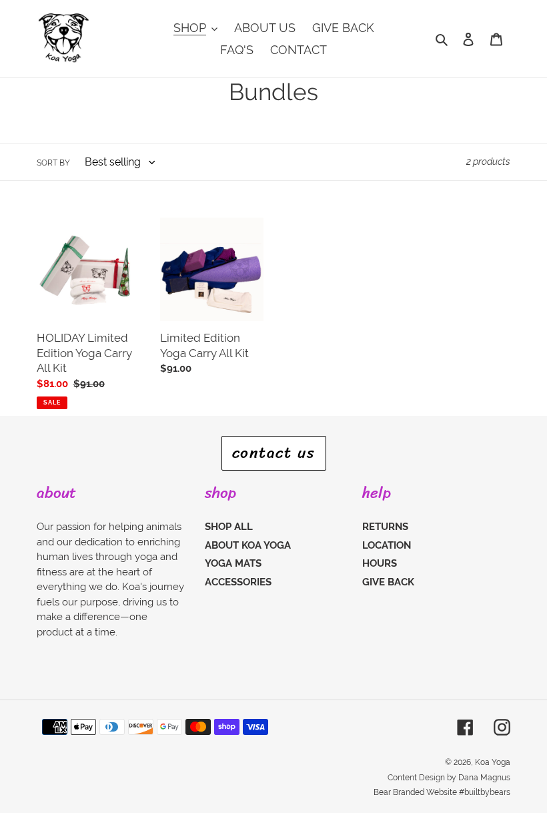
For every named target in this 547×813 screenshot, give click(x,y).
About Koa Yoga (248, 545)
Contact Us (274, 453)
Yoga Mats (233, 563)
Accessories (238, 582)
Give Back (388, 582)
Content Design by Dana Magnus (449, 777)
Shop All (229, 527)
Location (386, 545)
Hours (379, 563)
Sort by (53, 163)
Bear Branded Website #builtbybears (442, 792)
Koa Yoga (492, 762)
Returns (385, 527)
